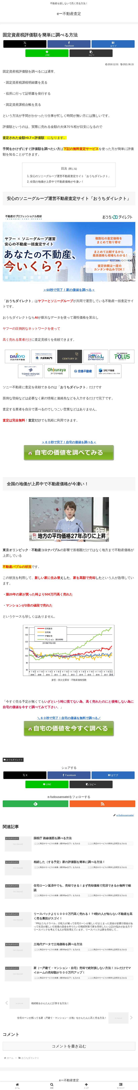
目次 (64, 168)
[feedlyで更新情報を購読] (35, 803)
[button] (91, 53)
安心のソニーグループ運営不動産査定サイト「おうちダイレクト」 (70, 176)
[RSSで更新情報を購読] (102, 803)
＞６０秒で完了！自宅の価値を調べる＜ (69, 442)
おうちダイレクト (14, 760)
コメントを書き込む (69, 1046)
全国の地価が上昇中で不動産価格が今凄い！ (57, 181)
